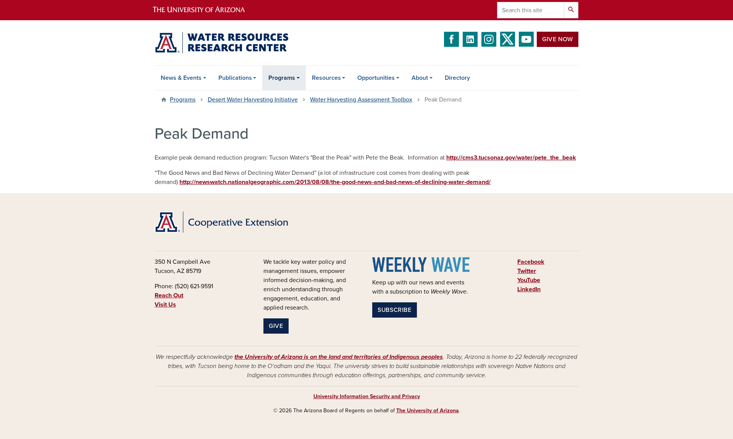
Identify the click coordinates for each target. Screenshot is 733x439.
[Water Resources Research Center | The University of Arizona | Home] (221, 42)
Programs (281, 78)
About (420, 78)
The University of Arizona (427, 410)
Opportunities (376, 78)
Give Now (557, 39)
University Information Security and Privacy (366, 396)
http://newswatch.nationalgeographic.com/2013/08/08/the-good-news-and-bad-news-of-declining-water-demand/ (335, 182)
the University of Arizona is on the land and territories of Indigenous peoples (338, 357)
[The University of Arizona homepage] (205, 10)
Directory (457, 78)
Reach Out (169, 295)
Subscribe (395, 310)
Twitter (526, 271)
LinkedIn (529, 289)
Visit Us (165, 304)
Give (276, 326)
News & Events (181, 78)
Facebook (530, 262)
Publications (235, 78)
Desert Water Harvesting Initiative (253, 99)
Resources (326, 78)
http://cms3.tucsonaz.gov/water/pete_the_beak (511, 157)
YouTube (528, 280)
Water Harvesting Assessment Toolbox (361, 99)
